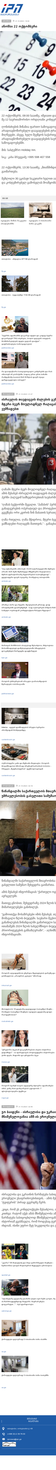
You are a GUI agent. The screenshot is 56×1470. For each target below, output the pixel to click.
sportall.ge (6, 1275)
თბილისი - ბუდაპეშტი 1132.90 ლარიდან (21, 295)
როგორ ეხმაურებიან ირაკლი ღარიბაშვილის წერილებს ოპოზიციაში (24, 682)
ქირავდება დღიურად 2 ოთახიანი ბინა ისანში (24, 1339)
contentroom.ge (8, 739)
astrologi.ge (7, 1311)
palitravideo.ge (8, 348)
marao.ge (6, 1062)
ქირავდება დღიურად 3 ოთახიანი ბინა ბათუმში (25, 1375)
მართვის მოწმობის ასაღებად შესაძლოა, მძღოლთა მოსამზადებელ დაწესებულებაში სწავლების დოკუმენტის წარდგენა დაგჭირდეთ (27, 648)
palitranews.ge (8, 693)
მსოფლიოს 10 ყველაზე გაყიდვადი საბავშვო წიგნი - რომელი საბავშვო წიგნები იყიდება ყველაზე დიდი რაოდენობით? (27, 1012)
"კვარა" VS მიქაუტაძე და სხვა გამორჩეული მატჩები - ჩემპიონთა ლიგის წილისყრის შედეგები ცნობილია (28, 1264)
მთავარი (32, 1419)
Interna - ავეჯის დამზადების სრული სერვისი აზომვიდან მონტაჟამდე (23, 728)
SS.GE (5, 198)
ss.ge (4, 1351)
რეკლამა (33, 1421)
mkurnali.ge (7, 985)
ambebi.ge (6, 581)
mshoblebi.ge (7, 1021)
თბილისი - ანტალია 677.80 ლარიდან (20, 259)
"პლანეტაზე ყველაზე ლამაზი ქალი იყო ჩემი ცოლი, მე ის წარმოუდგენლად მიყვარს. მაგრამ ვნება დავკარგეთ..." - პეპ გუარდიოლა (28, 1301)
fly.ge (4, 271)
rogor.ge (5, 1098)
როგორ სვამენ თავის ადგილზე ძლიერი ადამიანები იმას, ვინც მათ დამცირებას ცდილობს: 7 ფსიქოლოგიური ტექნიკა (27, 1088)
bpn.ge (4, 658)
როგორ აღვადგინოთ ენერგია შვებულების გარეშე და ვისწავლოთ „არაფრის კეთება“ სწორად (28, 974)
